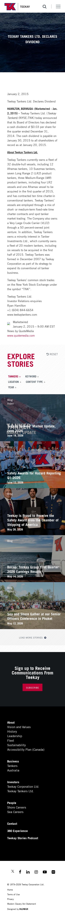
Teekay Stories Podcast (22, 838)
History (12, 731)
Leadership (14, 736)
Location (13, 381)
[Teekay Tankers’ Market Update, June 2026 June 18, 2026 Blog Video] (32, 440)
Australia (13, 770)
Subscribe (32, 687)
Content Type (34, 381)
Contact (12, 823)
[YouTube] (45, 872)
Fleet (10, 740)
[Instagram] (36, 872)
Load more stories (31, 637)
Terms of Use (13, 894)
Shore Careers (16, 807)
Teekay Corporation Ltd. (23, 786)
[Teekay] (17, 6)
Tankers (13, 376)
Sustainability (16, 745)
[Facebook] (20, 872)
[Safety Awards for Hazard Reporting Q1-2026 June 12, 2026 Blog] (32, 487)
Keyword (30, 376)
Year (11, 387)
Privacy (10, 899)
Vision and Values (19, 727)
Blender (24, 908)
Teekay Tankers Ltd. (20, 791)
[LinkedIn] (28, 872)
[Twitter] (12, 871)
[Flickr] (53, 872)
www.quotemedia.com (21, 335)
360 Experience (17, 830)
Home (10, 889)
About (11, 722)
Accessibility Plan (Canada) (25, 749)
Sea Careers (15, 811)
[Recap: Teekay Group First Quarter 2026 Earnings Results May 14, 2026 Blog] (32, 581)
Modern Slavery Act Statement (21, 903)
